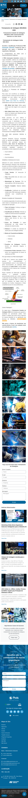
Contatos (4, 747)
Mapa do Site (5, 721)
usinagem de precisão (8, 68)
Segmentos (4, 726)
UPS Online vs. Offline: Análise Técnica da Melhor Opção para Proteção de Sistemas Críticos (13, 590)
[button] (13, 5)
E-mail (3, 475)
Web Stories (4, 743)
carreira (14, 327)
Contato (3, 730)
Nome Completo (6, 469)
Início (2, 19)
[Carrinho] (17, 5)
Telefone (4, 486)
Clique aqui (14, 637)
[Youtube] (21, 1)
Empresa (4, 480)
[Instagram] (12, 1)
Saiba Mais (3, 538)
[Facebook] (18, 1)
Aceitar (4, 795)
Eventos (7, 19)
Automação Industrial (8, 47)
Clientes (3, 728)
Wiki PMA (3, 741)
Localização (5, 769)
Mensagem (5, 491)
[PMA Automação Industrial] (3, 5)
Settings (10, 795)
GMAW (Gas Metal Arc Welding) (15, 100)
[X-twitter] (24, 1)
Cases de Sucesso (5, 732)
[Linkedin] (15, 1)
